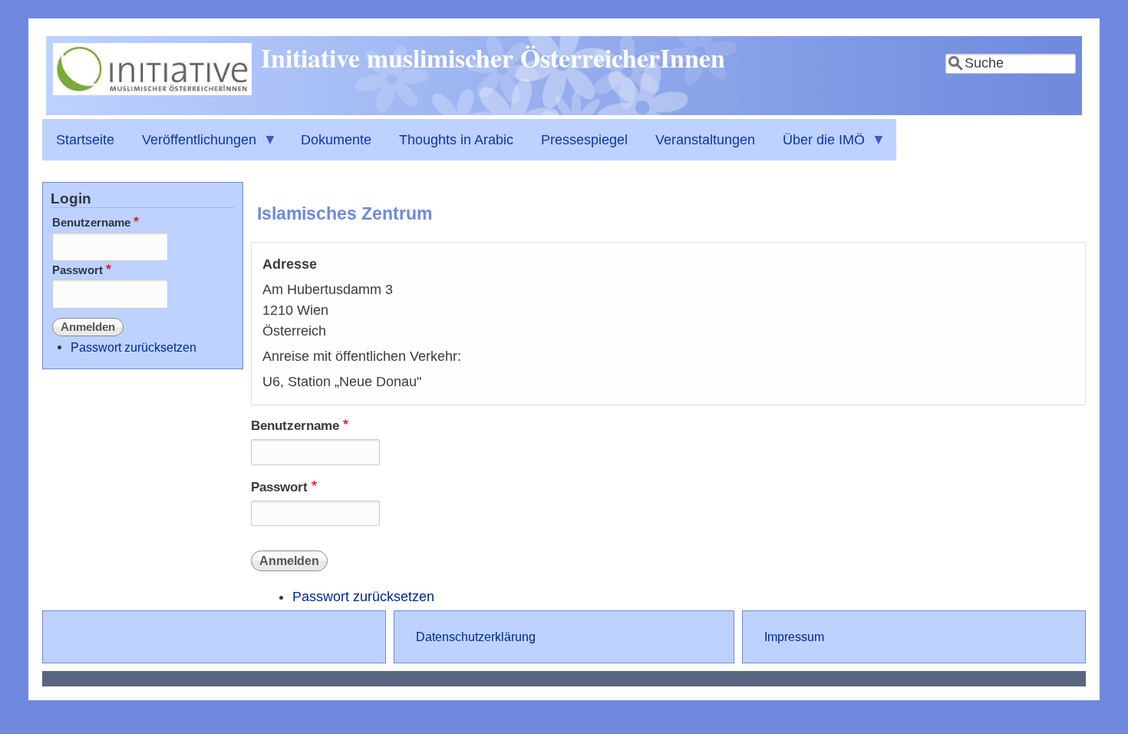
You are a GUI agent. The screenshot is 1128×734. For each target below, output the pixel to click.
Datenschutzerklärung (476, 636)
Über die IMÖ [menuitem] (817, 146)
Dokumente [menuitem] (336, 139)
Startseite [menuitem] (85, 139)
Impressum (794, 636)
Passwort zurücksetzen (363, 596)
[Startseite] (152, 90)
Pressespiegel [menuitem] (584, 139)
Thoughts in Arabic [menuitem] (456, 139)
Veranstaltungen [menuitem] (705, 139)
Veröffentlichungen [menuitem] (192, 146)
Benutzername (295, 425)
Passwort (279, 487)
